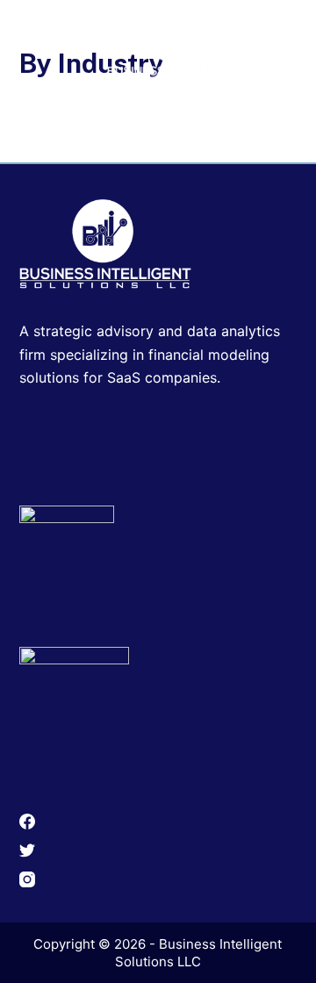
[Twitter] (158, 850)
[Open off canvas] (283, 42)
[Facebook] (158, 821)
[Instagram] (158, 879)
